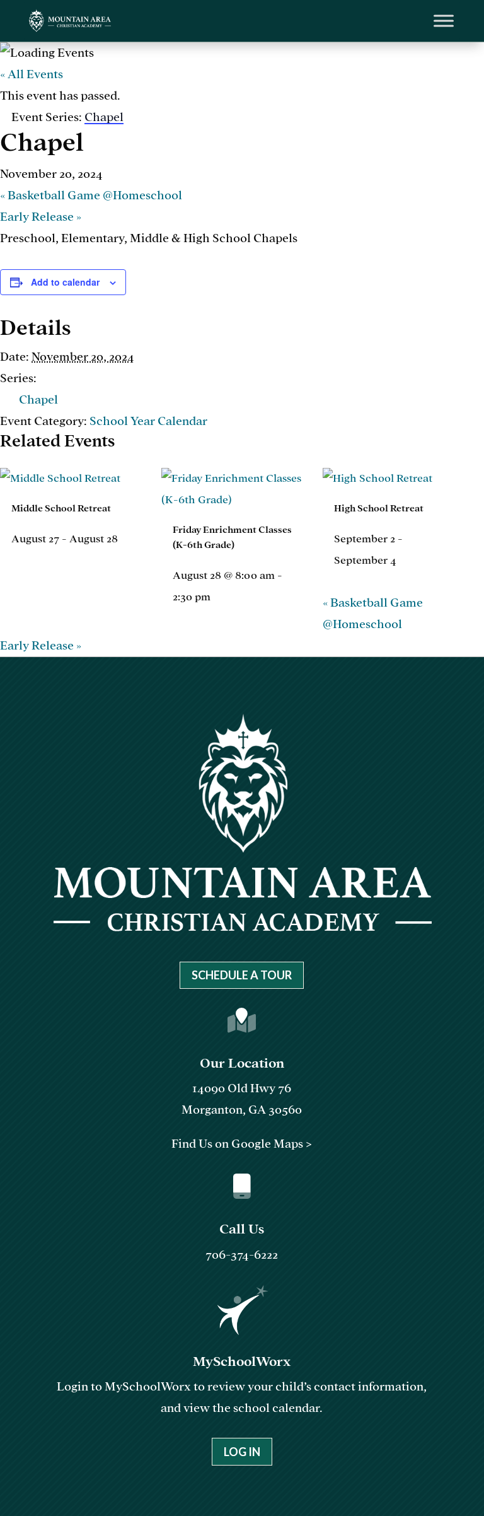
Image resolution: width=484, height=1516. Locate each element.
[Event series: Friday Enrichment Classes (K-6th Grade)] (217, 597)
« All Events (31, 74)
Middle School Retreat (61, 508)
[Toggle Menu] (444, 21)
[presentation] (60, 478)
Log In (242, 1452)
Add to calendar (65, 282)
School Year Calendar (148, 421)
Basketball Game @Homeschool (91, 195)
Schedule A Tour (242, 975)
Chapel (38, 399)
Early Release (40, 217)
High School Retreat (379, 508)
